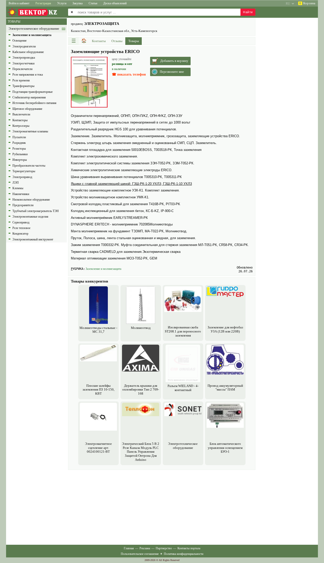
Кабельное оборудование (28, 52)
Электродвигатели (24, 46)
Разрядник (19, 143)
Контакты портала (188, 548)
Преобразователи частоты (28, 165)
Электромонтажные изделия (30, 216)
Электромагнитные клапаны (30, 131)
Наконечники (20, 194)
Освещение (19, 40)
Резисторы (19, 148)
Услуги (61, 3)
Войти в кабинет (19, 3)
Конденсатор (20, 233)
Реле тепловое (21, 228)
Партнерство (164, 548)
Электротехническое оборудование (34, 28)
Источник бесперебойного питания (34, 103)
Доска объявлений (115, 3)
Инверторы (19, 160)
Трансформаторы (23, 86)
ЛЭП (15, 182)
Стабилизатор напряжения (29, 97)
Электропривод (22, 177)
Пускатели (19, 137)
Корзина (307, 3)
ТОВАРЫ (14, 21)
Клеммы (17, 188)
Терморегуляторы (23, 171)
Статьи (93, 3)
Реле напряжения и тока (27, 74)
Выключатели (21, 114)
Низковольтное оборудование (31, 199)
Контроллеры (20, 126)
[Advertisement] (161, 506)
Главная (129, 548)
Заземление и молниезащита (103, 269)
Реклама (144, 548)
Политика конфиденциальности (183, 554)
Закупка (77, 3)
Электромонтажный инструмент (32, 239)
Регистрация (43, 3)
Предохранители (22, 205)
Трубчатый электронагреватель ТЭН (35, 211)
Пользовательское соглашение (140, 554)
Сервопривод (20, 222)
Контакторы (20, 120)
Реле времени (21, 80)
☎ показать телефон (129, 74)
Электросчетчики (23, 63)
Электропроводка (23, 57)
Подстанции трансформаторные (32, 92)
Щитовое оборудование (27, 109)
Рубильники (20, 154)
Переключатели (22, 69)
